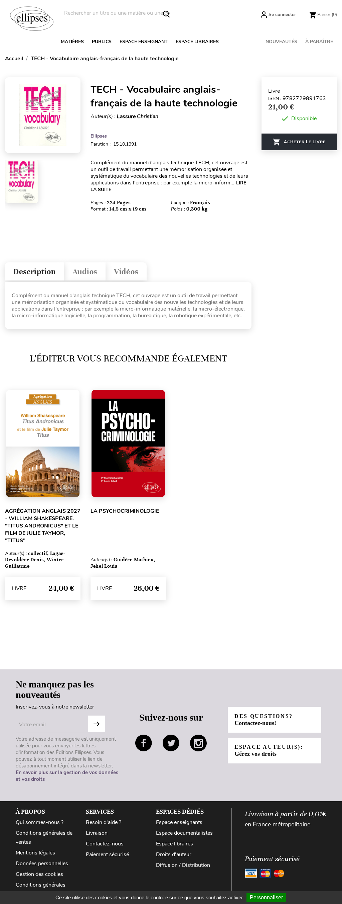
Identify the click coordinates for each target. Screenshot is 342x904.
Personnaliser (266, 897)
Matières (72, 41)
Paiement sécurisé (107, 854)
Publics (102, 41)
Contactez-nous (105, 843)
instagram (198, 743)
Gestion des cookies (39, 874)
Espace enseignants (179, 822)
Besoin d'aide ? (103, 822)
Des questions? (263, 719)
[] (166, 14)
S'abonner (96, 724)
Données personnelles (42, 863)
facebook (143, 743)
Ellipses (99, 136)
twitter (171, 743)
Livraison (97, 833)
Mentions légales (35, 852)
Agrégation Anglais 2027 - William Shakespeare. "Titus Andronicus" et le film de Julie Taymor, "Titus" (42, 525)
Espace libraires (197, 41)
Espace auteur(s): (268, 750)
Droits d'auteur (173, 854)
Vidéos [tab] (126, 271)
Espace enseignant (144, 41)
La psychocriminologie (125, 511)
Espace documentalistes (184, 833)
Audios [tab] (84, 271)
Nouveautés (281, 41)
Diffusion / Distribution (183, 865)
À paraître (319, 41)
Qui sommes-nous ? (39, 822)
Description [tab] (34, 271)
